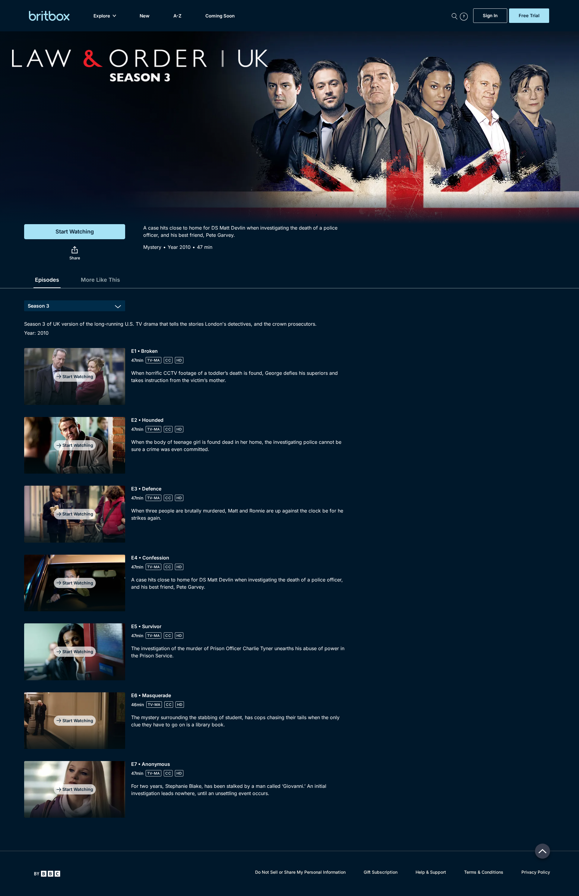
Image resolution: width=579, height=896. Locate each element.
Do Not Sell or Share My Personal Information (300, 872)
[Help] (465, 15)
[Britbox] (49, 16)
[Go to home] (47, 874)
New (145, 16)
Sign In (490, 15)
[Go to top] (542, 851)
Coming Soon (220, 16)
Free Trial (529, 15)
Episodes (47, 280)
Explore (101, 16)
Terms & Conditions (483, 872)
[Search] (454, 15)
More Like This (100, 280)
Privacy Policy (535, 872)
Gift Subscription (380, 872)
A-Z (177, 16)
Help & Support (431, 872)
